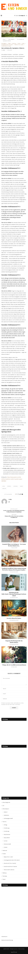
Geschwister (7, 834)
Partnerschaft (7, 844)
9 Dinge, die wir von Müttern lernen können (14, 665)
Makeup (5, 873)
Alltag (3, 486)
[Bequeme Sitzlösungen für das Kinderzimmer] (14, 630)
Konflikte (4, 488)
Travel (4, 879)
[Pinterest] (19, 16)
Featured (5, 850)
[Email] (22, 16)
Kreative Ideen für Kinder (14, 618)
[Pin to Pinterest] (20, 494)
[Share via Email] (22, 494)
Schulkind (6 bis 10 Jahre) (10, 866)
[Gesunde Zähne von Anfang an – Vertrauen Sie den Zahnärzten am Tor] (14, 534)
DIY (3, 805)
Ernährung (6, 828)
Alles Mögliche (11, 39)
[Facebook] (14, 16)
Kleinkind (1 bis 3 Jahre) (10, 863)
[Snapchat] (24, 16)
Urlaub (5, 847)
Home (4, 39)
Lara (4, 50)
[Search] (26, 16)
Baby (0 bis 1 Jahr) (8, 857)
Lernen (5, 840)
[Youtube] (21, 16)
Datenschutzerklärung (7, 940)
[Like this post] (16, 494)
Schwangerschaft (8, 818)
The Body (5, 876)
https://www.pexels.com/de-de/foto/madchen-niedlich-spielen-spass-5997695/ (11, 479)
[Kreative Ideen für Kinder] (14, 608)
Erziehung (15, 486)
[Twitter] (16, 16)
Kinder (21, 486)
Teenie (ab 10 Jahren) (9, 869)
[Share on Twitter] (19, 494)
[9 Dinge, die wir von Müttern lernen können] (14, 654)
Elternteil (9, 486)
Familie (4, 821)
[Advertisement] (12, 732)
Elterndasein (6, 808)
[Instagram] (17, 16)
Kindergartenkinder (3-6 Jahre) (12, 860)
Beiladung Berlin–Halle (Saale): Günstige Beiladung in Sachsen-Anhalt (14, 594)
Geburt (5, 812)
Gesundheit (7, 837)
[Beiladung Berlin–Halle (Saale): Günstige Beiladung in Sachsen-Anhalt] (14, 582)
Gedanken (6, 815)
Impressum (4, 936)
